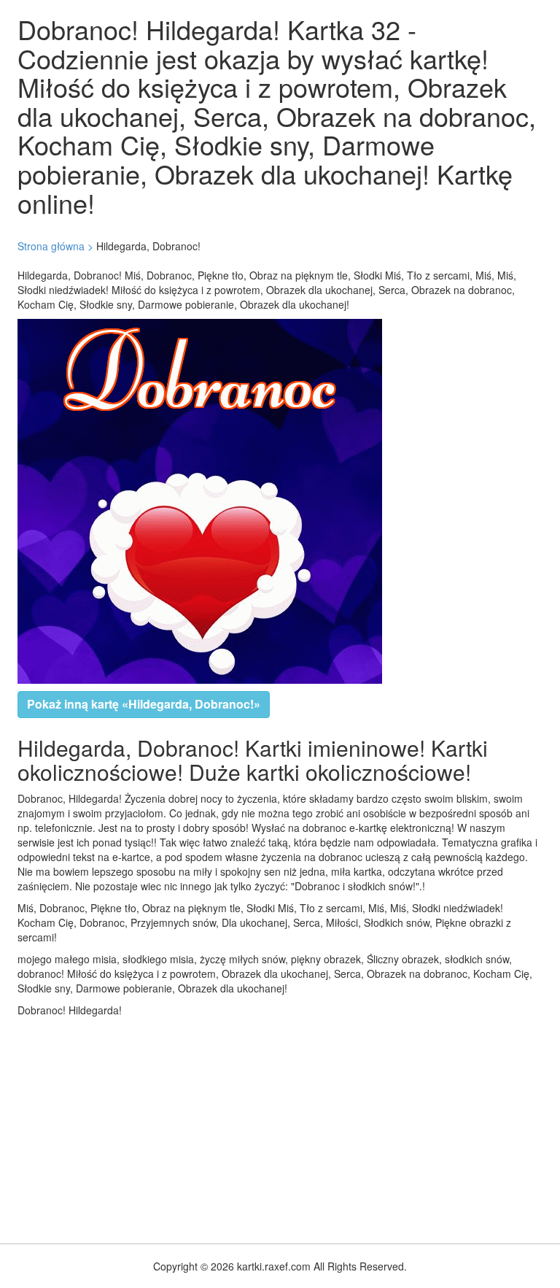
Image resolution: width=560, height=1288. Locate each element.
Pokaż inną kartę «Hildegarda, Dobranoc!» (143, 703)
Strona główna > (55, 246)
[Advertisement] (280, 1127)
